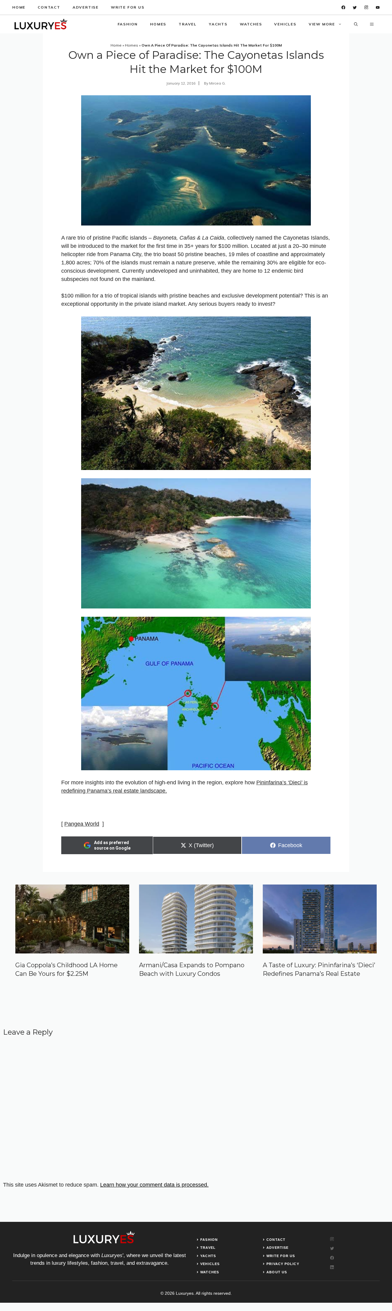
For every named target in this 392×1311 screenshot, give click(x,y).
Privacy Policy (282, 1264)
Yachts (218, 24)
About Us (276, 1272)
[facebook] (343, 7)
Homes (158, 24)
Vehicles (285, 24)
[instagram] (366, 7)
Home (18, 7)
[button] (356, 24)
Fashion (128, 24)
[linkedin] (378, 7)
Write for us (128, 7)
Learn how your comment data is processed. (154, 1185)
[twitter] (355, 7)
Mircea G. (217, 83)
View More (322, 24)
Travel (188, 24)
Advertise (86, 7)
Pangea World (81, 824)
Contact (49, 7)
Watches (251, 24)
